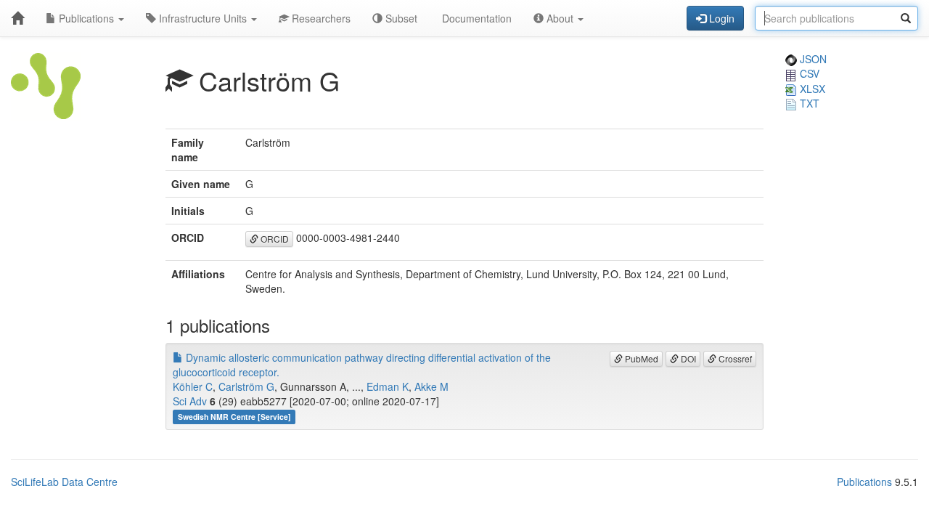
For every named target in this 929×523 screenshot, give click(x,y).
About (560, 18)
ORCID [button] (273, 238)
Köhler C (193, 386)
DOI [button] (687, 358)
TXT (808, 103)
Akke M (431, 386)
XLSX (811, 88)
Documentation (475, 18)
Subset (399, 18)
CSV (808, 73)
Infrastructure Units (203, 18)
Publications (86, 18)
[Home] (17, 18)
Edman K (388, 386)
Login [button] (720, 18)
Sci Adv (190, 401)
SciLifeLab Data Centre (64, 481)
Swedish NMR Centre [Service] (234, 416)
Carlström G (246, 386)
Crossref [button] (734, 358)
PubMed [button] (640, 358)
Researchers (320, 18)
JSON (812, 59)
